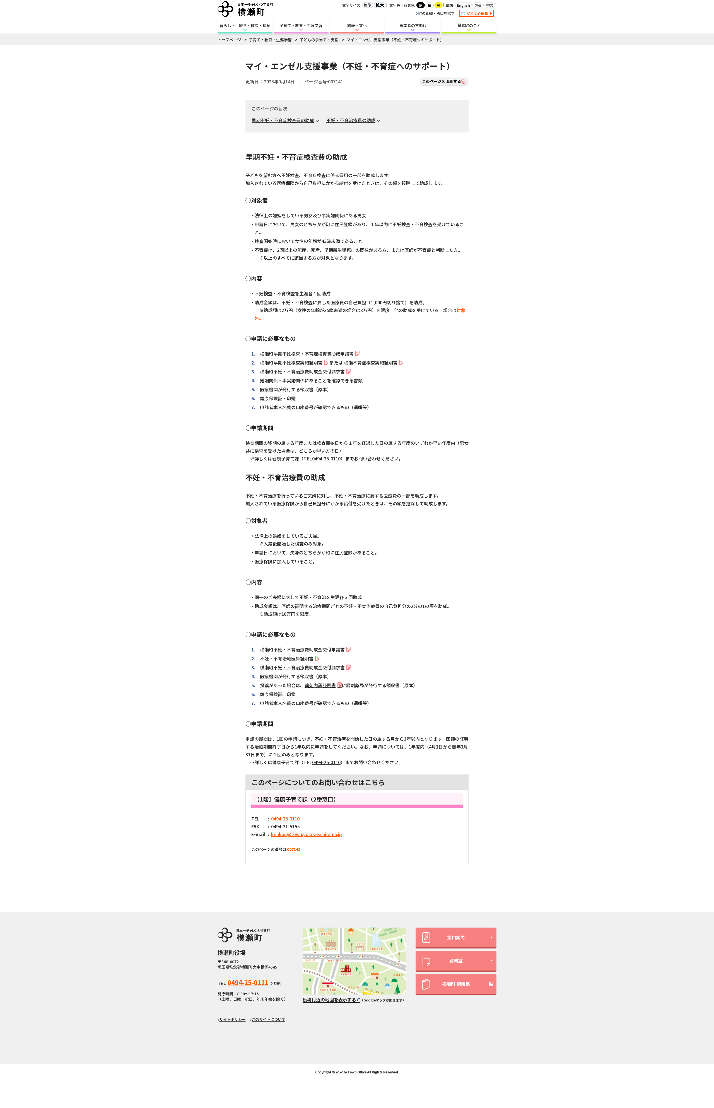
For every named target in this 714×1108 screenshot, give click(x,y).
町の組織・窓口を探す (436, 13)
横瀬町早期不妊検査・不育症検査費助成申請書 (307, 353)
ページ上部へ (694, 1053)
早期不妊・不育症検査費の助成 (283, 120)
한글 (478, 5)
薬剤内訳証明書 (320, 685)
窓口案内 (456, 937)
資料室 (456, 960)
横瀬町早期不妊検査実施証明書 (291, 362)
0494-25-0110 (326, 458)
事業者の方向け (413, 25)
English (463, 5)
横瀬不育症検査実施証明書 (370, 362)
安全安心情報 (477, 13)
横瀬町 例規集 (456, 983)
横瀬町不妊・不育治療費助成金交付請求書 (302, 371)
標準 (367, 5)
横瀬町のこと (469, 25)
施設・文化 (357, 25)
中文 (489, 5)
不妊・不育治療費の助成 (350, 120)
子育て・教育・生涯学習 (300, 25)
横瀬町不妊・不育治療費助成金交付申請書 (302, 649)
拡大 (380, 5)
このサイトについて (268, 1019)
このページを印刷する (441, 81)
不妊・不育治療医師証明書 (286, 658)
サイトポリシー (232, 1019)
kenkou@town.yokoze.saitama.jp (306, 834)
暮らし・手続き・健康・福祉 (244, 25)
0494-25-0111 (248, 982)
